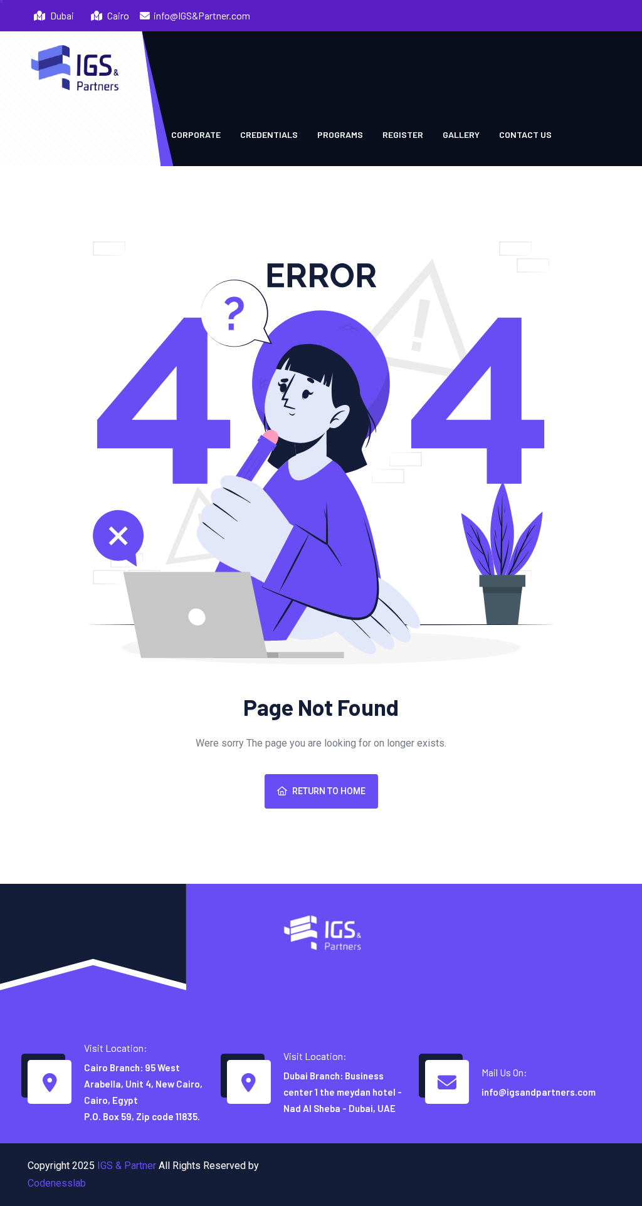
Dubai (61, 15)
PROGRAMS (340, 134)
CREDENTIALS (269, 134)
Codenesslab (57, 1183)
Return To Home (329, 791)
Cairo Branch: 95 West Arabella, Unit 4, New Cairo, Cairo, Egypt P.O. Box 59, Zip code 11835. (143, 1092)
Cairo (117, 15)
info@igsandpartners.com (539, 1092)
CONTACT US (525, 134)
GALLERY (461, 134)
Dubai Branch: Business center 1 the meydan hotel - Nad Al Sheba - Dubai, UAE (342, 1092)
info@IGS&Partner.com (202, 15)
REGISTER (402, 134)
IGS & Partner (126, 1166)
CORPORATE (196, 134)
